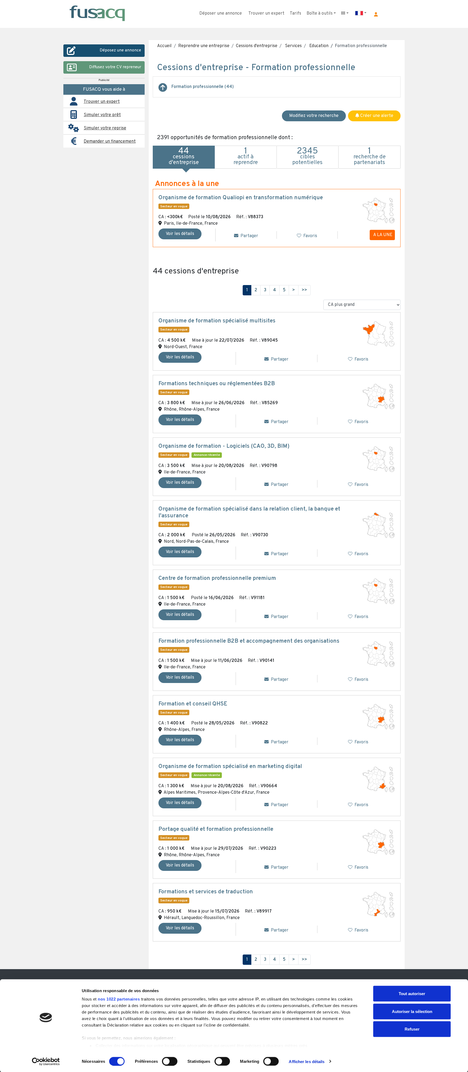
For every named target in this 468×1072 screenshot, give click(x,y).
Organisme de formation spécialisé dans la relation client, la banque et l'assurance (249, 512)
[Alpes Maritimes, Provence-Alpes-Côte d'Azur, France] (378, 779)
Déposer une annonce (220, 13)
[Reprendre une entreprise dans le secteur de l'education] (162, 89)
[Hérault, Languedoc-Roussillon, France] (378, 904)
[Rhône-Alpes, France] (378, 716)
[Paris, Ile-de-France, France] (378, 210)
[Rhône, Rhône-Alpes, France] (378, 396)
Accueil (164, 46)
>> (304, 290)
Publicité (104, 80)
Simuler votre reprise (105, 128)
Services (293, 46)
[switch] (169, 1061)
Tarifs (295, 13)
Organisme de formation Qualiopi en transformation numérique (240, 197)
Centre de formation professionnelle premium (217, 578)
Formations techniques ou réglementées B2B (216, 383)
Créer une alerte (376, 116)
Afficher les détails (306, 1061)
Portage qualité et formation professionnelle (215, 829)
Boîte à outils (320, 13)
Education (318, 46)
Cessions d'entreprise (256, 46)
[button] (376, 14)
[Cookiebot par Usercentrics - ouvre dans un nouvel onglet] (46, 1061)
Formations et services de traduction (205, 891)
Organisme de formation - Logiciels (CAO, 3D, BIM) (224, 446)
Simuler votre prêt (102, 115)
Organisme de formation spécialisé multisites (216, 321)
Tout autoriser (412, 993)
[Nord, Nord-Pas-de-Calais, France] (378, 525)
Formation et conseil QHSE (192, 704)
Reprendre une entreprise (203, 46)
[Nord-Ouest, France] (378, 333)
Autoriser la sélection (412, 1011)
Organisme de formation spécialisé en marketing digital (230, 766)
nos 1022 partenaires (119, 999)
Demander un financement (110, 141)
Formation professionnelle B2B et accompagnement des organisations (248, 641)
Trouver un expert (266, 13)
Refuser (412, 1029)
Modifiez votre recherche (314, 116)
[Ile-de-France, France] (378, 459)
